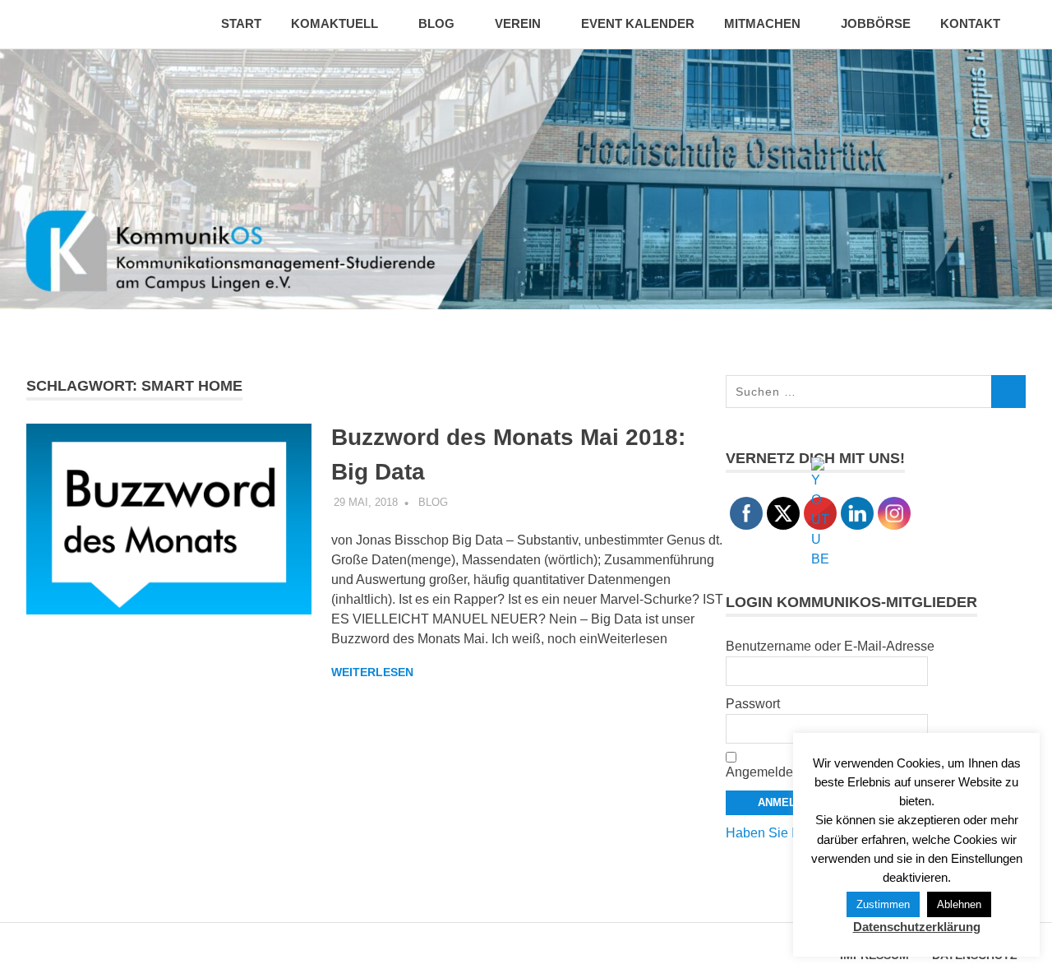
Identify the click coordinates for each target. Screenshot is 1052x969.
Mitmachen (762, 23)
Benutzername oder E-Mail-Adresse (830, 646)
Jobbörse (876, 23)
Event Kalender (637, 23)
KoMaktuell (334, 23)
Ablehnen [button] (959, 904)
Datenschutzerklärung (916, 927)
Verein (518, 23)
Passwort (753, 704)
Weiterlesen (372, 672)
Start (241, 23)
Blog (436, 23)
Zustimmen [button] (883, 904)
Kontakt (970, 23)
